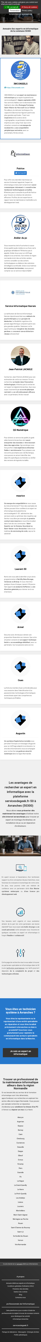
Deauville (20, 1147)
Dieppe (20, 1151)
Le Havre (20, 1189)
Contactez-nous (20, 1297)
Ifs (21, 1177)
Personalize (15, 10)
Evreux (20, 1160)
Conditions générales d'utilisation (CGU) (20, 1286)
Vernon (20, 1240)
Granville (20, 1172)
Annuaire (9, 1283)
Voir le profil (21, 173)
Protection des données (20, 1289)
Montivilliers (20, 1211)
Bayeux (20, 1126)
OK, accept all (12, 7)
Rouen (20, 1223)
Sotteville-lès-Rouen (20, 1236)
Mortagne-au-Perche (20, 1219)
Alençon (20, 1117)
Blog (20, 1294)
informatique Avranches (20, 1319)
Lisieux (20, 1202)
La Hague (20, 1181)
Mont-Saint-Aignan (20, 1215)
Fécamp (20, 1164)
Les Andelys (20, 1198)
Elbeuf (20, 1155)
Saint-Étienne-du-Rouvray (20, 1227)
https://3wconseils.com (15, 88)
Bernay (20, 1130)
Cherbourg (20, 1138)
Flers (20, 1168)
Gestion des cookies (20, 1292)
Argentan (20, 1122)
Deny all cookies (30, 7)
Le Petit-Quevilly (20, 1194)
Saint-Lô (20, 1232)
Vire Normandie (20, 1244)
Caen (20, 1134)
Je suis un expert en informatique (20, 1052)
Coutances (21, 1143)
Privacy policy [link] (27, 10)
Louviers (20, 1206)
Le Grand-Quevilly (20, 1185)
